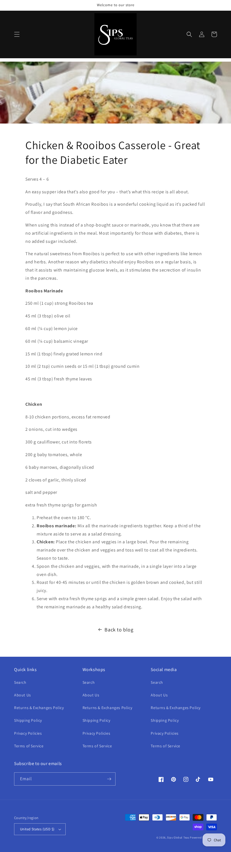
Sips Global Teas (178, 837)
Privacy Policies (28, 733)
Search (20, 682)
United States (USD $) (37, 829)
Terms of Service (29, 745)
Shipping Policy (28, 720)
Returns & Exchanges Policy (39, 707)
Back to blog (119, 629)
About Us (22, 695)
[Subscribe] (109, 779)
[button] (17, 34)
